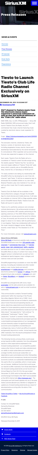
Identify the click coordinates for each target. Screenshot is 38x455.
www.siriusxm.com (30, 234)
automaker (4, 285)
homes (20, 272)
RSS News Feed (9, 439)
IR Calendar (6, 54)
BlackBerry (11, 276)
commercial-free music (17, 245)
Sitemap (22, 450)
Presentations (6, 64)
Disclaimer (15, 450)
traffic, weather (29, 247)
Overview (5, 44)
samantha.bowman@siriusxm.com (12, 413)
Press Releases (7, 49)
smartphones (5, 269)
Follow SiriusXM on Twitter (9, 394)
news (8, 247)
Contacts (7, 434)
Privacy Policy (5, 450)
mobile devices (18, 269)
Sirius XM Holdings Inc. (15, 446)
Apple (5, 276)
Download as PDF (8, 105)
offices (28, 272)
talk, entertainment (16, 247)
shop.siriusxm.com (12, 287)
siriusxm (26, 274)
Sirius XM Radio (6, 240)
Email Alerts (6, 59)
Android (21, 276)
